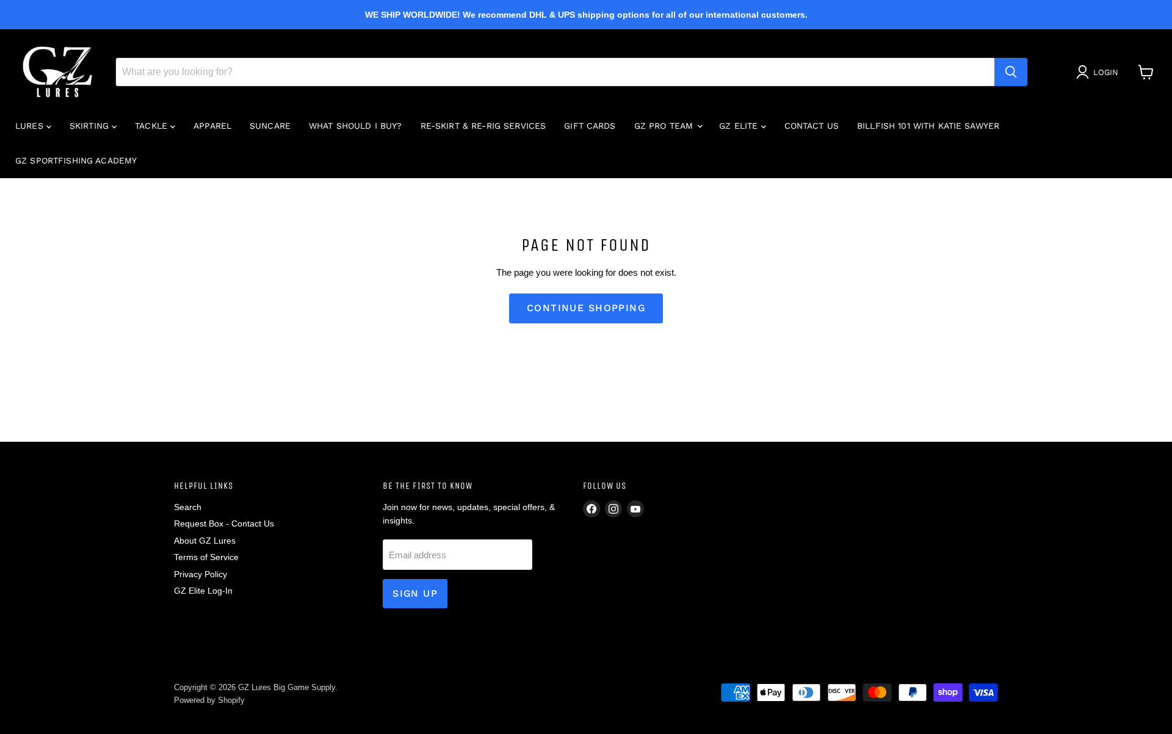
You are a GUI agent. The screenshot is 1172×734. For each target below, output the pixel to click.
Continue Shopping (586, 308)
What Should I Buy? (355, 126)
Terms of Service (206, 557)
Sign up (415, 593)
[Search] (1010, 72)
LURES (30, 126)
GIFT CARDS (589, 126)
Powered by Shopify (209, 700)
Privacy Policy (200, 574)
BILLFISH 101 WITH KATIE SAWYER (928, 126)
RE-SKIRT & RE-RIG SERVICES (483, 126)
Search (187, 507)
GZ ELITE (740, 126)
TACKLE (152, 126)
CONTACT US (811, 126)
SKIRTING (91, 126)
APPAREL (212, 126)
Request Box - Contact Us (224, 523)
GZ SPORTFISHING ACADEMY (76, 160)
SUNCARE (270, 126)
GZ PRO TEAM (665, 126)
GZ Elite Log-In (203, 590)
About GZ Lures (205, 540)
